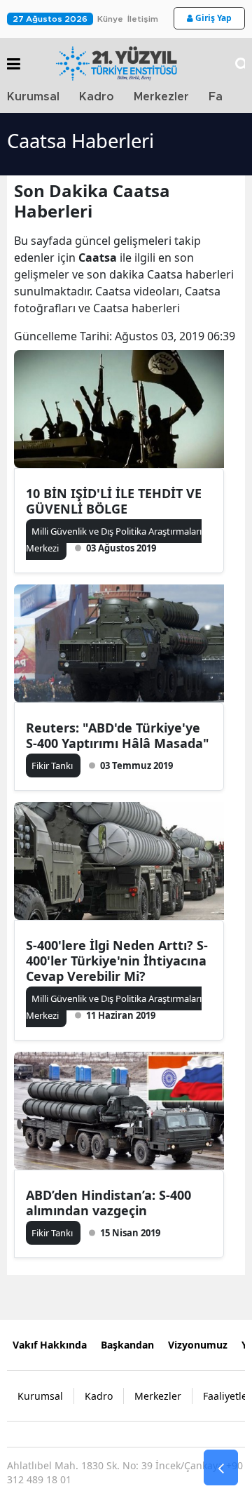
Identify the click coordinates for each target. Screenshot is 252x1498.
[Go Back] (221, 1468)
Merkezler (161, 96)
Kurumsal (33, 96)
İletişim (142, 19)
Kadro (96, 96)
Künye (110, 19)
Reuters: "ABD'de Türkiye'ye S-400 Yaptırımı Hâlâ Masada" (117, 735)
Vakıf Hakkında (50, 1345)
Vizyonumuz (197, 1345)
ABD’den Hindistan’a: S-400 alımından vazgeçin (108, 1202)
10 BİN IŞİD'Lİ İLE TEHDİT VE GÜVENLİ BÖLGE (114, 501)
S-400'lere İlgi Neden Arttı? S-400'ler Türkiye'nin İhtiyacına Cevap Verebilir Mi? (117, 960)
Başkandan (127, 1345)
